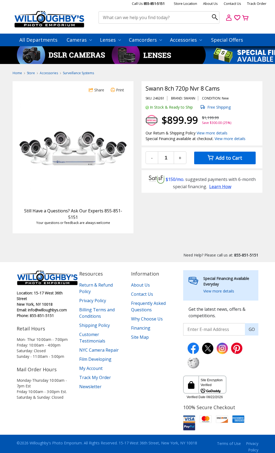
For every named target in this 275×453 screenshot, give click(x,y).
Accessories (184, 40)
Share (98, 89)
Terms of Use (229, 443)
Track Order (256, 3)
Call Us (148, 3)
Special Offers (227, 40)
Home (17, 73)
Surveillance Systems (78, 73)
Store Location (185, 3)
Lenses (108, 40)
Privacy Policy (92, 301)
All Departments (38, 40)
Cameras (77, 40)
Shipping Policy (94, 325)
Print (119, 89)
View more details (212, 132)
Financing (140, 328)
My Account (91, 368)
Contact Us (232, 3)
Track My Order (95, 377)
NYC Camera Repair (99, 350)
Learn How (220, 186)
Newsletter (90, 387)
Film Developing (95, 359)
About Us (210, 3)
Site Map (140, 337)
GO (252, 329)
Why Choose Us (147, 319)
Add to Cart (228, 158)
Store (31, 73)
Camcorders (143, 40)
